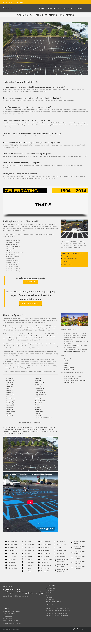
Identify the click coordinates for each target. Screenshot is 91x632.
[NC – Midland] (27, 556)
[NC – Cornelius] (10, 559)
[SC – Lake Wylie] (60, 545)
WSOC (66, 363)
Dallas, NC (38, 397)
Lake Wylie (38, 409)
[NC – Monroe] (27, 559)
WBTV (66, 365)
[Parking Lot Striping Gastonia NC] (62, 570)
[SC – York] (59, 547)
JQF (18, 346)
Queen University (38, 330)
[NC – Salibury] (27, 568)
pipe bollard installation (13, 246)
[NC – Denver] (43, 562)
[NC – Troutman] (43, 547)
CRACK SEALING (7, 616)
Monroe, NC (9, 409)
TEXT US (5, 2)
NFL (9, 338)
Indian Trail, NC (39, 411)
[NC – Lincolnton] (28, 550)
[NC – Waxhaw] (43, 550)
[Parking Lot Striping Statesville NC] (78, 563)
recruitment (74, 378)
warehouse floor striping (13, 240)
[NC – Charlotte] (10, 550)
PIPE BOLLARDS (7, 618)
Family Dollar (75, 345)
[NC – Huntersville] (28, 545)
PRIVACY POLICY (50, 599)
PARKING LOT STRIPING (9, 614)
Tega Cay (37, 407)
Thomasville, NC (39, 382)
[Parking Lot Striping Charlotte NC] (78, 567)
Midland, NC (9, 407)
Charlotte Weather (69, 369)
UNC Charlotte (28, 330)
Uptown (84, 333)
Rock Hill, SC (38, 405)
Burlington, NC (10, 380)
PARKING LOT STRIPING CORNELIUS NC (36, 428)
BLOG (47, 595)
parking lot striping (11, 244)
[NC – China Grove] (11, 553)
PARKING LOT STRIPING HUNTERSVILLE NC (29, 430)
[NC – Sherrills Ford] (45, 565)
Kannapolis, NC (10, 401)
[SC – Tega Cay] (60, 542)
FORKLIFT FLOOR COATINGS (11, 621)
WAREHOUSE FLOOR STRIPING (11, 611)
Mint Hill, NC (38, 413)
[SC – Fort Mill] (43, 568)
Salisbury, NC (9, 415)
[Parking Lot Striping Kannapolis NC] (78, 548)
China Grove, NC (10, 384)
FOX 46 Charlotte (69, 367)
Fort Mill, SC (38, 403)
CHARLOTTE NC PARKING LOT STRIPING (30, 423)
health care (10, 330)
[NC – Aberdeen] (11, 542)
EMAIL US (20, 2)
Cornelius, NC (10, 388)
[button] (85, 8)
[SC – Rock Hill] (43, 571)
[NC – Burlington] (11, 547)
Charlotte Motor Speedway (29, 334)
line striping (9, 250)
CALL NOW (12, 2)
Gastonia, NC (9, 393)
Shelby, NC (38, 378)
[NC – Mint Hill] (60, 553)
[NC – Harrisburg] (11, 568)
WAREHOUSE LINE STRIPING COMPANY (57, 613)
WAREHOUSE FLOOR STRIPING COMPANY (57, 608)
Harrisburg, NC (10, 395)
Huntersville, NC (10, 399)
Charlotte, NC (10, 382)
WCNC (66, 361)
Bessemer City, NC (40, 393)
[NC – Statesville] (44, 542)
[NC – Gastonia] (10, 565)
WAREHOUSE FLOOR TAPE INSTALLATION (58, 611)
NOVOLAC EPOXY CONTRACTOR (12, 623)
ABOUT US (49, 593)
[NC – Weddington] (44, 553)
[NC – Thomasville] (44, 545)
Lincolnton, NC (10, 403)
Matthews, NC (10, 405)
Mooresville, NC (10, 411)
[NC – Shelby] (26, 571)
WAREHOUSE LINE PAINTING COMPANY (57, 615)
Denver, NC (38, 399)
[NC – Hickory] (27, 542)
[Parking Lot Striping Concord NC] (62, 560)
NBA (48, 336)
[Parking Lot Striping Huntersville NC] (78, 543)
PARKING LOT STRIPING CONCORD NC (13, 428)
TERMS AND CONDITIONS (53, 602)
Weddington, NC (39, 388)
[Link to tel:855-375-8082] (47, 588)
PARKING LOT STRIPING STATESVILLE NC (14, 434)
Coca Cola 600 (49, 334)
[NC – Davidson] (10, 562)
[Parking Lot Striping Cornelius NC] (62, 565)
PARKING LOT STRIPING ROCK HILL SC (46, 432)
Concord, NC (9, 386)
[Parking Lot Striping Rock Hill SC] (78, 557)
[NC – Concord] (10, 556)
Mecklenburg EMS (69, 382)
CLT (46, 344)
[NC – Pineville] (27, 565)
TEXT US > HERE (7, 586)
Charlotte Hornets (41, 336)
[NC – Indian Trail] (60, 550)
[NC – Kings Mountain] (45, 559)
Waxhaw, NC (38, 386)
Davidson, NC (10, 390)
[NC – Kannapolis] (28, 547)
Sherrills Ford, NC (40, 401)
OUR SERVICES (50, 597)
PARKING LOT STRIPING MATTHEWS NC (24, 432)
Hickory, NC (9, 397)
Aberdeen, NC (10, 378)
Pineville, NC (9, 413)
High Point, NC (39, 415)
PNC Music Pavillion (10, 340)
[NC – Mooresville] (28, 562)
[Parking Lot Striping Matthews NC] (78, 553)
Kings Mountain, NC (40, 395)
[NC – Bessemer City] (45, 556)
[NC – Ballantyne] (11, 545)
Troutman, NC (39, 384)
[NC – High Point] (60, 556)
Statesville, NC (39, 380)
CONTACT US (49, 604)
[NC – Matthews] (27, 553)
